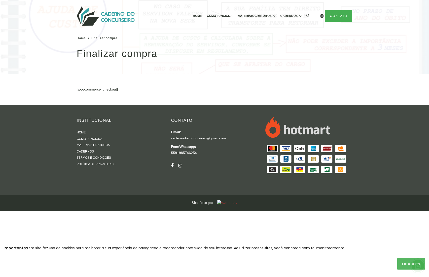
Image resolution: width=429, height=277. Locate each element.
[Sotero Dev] (226, 202)
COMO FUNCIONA (220, 16)
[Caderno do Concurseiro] (106, 16)
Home (81, 38)
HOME (197, 16)
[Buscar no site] (308, 16)
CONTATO (338, 16)
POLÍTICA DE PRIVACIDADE (96, 164)
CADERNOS (289, 16)
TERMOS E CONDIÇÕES (94, 157)
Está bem (411, 264)
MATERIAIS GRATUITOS (255, 16)
